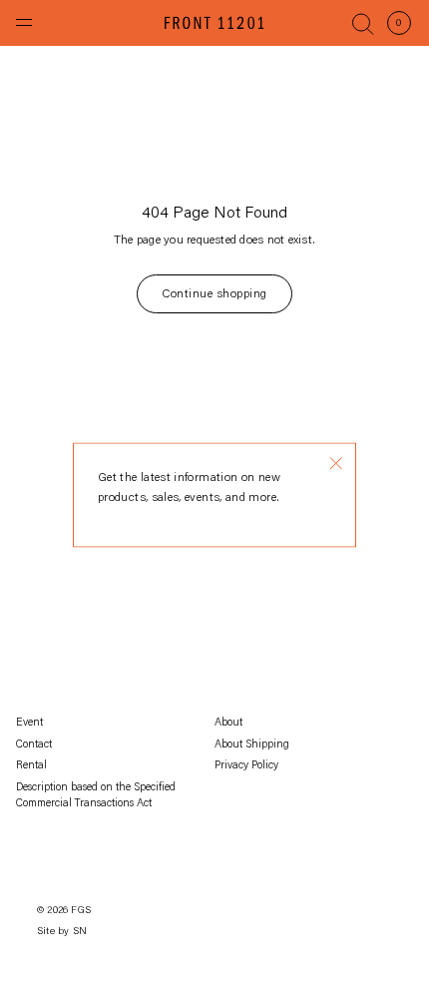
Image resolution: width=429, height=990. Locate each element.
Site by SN (62, 932)
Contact (34, 745)
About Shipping (251, 745)
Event (29, 723)
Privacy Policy (246, 765)
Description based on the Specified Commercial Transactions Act (96, 796)
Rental (31, 765)
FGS (81, 911)
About (228, 723)
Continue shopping (214, 294)
